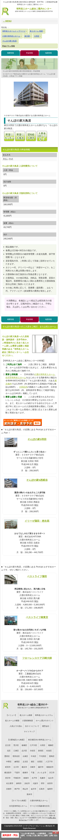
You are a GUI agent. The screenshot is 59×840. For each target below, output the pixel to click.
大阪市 (35, 783)
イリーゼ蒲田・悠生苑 (37, 520)
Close (55, 832)
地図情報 (48, 53)
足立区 (8, 745)
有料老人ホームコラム (44, 715)
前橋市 (26, 778)
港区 (32, 762)
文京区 (25, 762)
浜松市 (27, 783)
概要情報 (10, 53)
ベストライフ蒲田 (37, 576)
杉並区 (49, 751)
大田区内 (23, 387)
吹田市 (50, 783)
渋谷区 (32, 751)
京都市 (9, 789)
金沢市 (33, 789)
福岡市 (50, 789)
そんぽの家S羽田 (37, 439)
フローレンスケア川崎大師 (37, 657)
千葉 (32, 773)
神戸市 (17, 789)
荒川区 (16, 745)
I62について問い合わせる (22, 422)
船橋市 (25, 773)
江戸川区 (33, 745)
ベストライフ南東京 (37, 617)
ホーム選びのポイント (45, 721)
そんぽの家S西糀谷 (37, 479)
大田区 (42, 745)
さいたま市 (41, 773)
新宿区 (40, 751)
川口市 (51, 773)
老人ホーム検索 (26, 715)
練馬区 (17, 762)
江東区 (16, 751)
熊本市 (29, 794)
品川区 (24, 751)
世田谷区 (16, 756)
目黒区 (40, 762)
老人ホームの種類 (12, 721)
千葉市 (17, 773)
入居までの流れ (16, 726)
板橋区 (24, 745)
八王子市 (49, 762)
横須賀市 (8, 773)
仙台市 (51, 778)
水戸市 (34, 778)
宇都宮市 (17, 778)
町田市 (8, 767)
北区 (9, 751)
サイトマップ (29, 731)
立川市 (16, 767)
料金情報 (29, 53)
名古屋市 (9, 783)
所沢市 (8, 778)
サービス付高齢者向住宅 (40, 806)
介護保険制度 (27, 721)
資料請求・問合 (10, 835)
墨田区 (7, 756)
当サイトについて (32, 726)
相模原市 (50, 767)
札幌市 (42, 778)
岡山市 (25, 789)
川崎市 (32, 767)
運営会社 (45, 726)
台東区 (25, 756)
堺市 (42, 783)
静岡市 (19, 783)
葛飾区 (51, 745)
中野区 (9, 762)
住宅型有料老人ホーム (15, 377)
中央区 (33, 756)
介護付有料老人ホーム (44, 374)
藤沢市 (40, 767)
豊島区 (51, 756)
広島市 (41, 789)
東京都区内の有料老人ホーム (39, 740)
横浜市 (24, 767)
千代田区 (42, 756)
